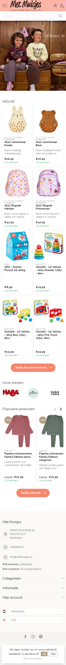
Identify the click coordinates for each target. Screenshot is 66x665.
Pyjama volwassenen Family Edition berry (18, 455)
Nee (53, 654)
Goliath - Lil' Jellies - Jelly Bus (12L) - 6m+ (17, 335)
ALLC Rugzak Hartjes (12, 207)
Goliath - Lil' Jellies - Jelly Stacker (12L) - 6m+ (49, 270)
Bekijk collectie (31, 492)
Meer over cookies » (33, 658)
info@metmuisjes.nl (21, 557)
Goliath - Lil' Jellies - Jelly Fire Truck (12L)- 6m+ (48, 335)
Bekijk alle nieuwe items (30, 367)
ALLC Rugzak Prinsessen (44, 207)
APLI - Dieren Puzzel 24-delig (14, 268)
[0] (62, 5)
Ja (44, 654)
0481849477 (17, 547)
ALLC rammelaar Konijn (15, 143)
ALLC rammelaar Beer (46, 143)
